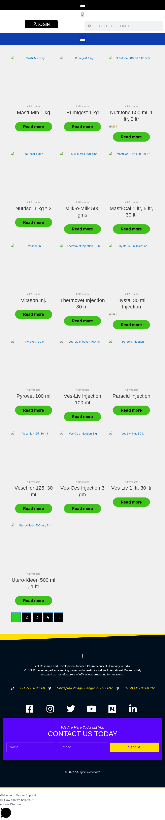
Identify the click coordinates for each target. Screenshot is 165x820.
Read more (33, 126)
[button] (82, 5)
